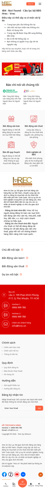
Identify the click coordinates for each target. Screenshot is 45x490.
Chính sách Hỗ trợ (10, 350)
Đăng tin (30, 4)
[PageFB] (4, 474)
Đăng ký (31, 486)
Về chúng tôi (8, 374)
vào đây (18, 51)
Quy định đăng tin (10, 367)
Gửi (39, 408)
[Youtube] (16, 474)
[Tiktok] (10, 474)
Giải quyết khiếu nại (11, 385)
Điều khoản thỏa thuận (12, 371)
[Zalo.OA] (23, 474)
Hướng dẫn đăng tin (11, 388)
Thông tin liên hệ (10, 354)
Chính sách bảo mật (11, 347)
